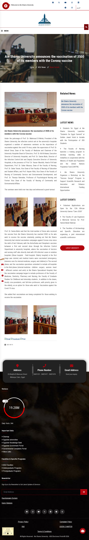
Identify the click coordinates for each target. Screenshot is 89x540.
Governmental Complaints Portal (14, 449)
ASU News (42, 67)
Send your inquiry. (71, 374)
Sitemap (6, 437)
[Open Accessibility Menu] (5, 5)
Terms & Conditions (44, 531)
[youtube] (65, 2)
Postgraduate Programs (12, 471)
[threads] (72, 7)
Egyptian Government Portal (13, 446)
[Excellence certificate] (8, 531)
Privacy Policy (23, 522)
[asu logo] (44, 19)
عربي (78, 8)
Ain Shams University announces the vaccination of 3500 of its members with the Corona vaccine (72, 105)
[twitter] (59, 2)
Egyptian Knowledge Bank (12, 443)
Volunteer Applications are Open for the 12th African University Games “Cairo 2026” (72, 208)
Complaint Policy (66, 522)
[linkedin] (78, 2)
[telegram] (65, 7)
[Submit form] (83, 492)
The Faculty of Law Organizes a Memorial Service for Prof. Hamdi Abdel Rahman (72, 220)
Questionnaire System (9, 498)
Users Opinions (7, 503)
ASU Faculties (8, 465)
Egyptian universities (10, 440)
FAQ (23, 527)
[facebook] (53, 2)
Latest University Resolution (72, 249)
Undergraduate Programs (12, 468)
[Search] (86, 27)
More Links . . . (8, 452)
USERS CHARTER (66, 527)
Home (32, 67)
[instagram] (72, 2)
